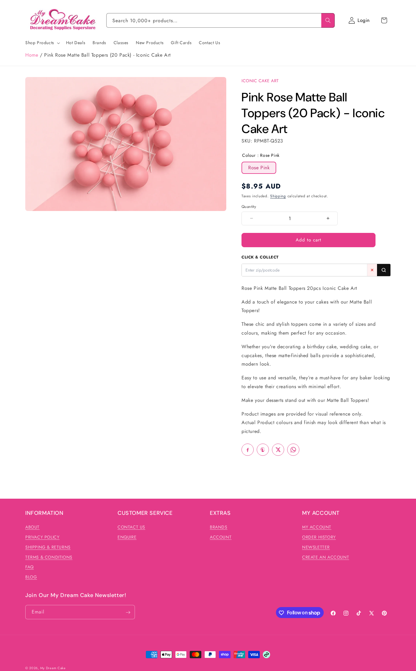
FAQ (29, 567)
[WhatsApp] (293, 450)
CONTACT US (131, 527)
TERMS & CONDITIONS (48, 557)
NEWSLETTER (316, 547)
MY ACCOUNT (316, 527)
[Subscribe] (128, 612)
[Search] (328, 20)
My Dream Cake (53, 668)
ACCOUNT (220, 537)
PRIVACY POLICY (42, 537)
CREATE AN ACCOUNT (325, 557)
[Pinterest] (263, 450)
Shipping (278, 196)
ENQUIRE (127, 537)
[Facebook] (247, 450)
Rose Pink (259, 167)
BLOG (31, 577)
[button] (384, 20)
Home (31, 54)
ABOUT (32, 527)
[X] (278, 450)
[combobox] (220, 20)
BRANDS (218, 527)
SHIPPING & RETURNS (48, 547)
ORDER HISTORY (319, 537)
